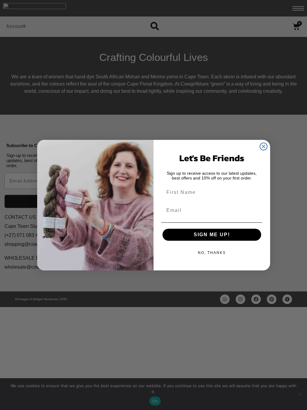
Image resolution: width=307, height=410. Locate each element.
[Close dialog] (263, 146)
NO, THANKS (212, 253)
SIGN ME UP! (212, 234)
